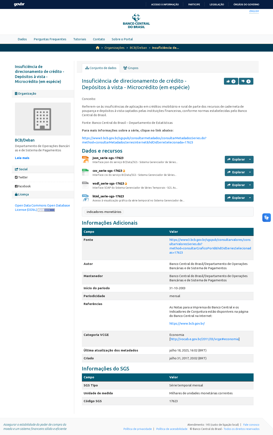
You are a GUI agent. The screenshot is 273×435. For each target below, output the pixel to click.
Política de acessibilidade (171, 428)
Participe (194, 4)
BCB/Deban (138, 47)
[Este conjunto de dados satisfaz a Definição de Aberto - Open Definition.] (46, 209)
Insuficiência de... (165, 47)
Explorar (238, 159)
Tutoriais (79, 39)
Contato (99, 39)
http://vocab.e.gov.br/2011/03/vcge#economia (204, 339)
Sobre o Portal (122, 39)
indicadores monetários (104, 212)
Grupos (132, 68)
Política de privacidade (137, 428)
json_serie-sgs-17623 (108, 158)
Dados (22, 39)
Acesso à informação (165, 4)
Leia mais (22, 158)
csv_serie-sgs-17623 (107, 170)
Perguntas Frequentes (50, 39)
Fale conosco (251, 424)
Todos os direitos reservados (241, 428)
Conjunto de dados (102, 68)
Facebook (24, 186)
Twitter (22, 177)
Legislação (217, 4)
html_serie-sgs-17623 (108, 196)
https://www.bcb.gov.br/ (187, 323)
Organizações (115, 47)
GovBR (19, 4)
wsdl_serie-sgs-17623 (108, 183)
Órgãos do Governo (246, 4)
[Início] (97, 47)
